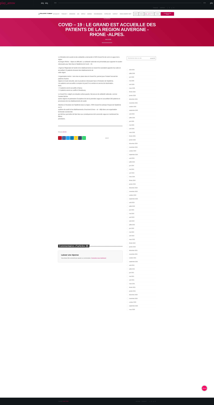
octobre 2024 (132, 151)
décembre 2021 (133, 250)
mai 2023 (131, 213)
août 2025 (132, 114)
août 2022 (132, 221)
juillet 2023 (132, 206)
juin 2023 (131, 210)
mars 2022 (132, 239)
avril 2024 (131, 173)
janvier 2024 (132, 184)
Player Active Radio (167, 14)
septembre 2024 (133, 154)
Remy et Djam (135, 332)
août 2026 (132, 69)
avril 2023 (131, 217)
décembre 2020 (133, 294)
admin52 (64, 132)
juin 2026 (131, 77)
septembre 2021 (133, 261)
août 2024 (132, 158)
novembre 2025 (133, 103)
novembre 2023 (133, 191)
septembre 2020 (133, 306)
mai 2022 (131, 232)
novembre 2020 (133, 298)
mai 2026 (131, 81)
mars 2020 (132, 309)
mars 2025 (132, 132)
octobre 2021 (132, 258)
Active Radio (65, 401)
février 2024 (132, 180)
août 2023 (132, 202)
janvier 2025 (132, 140)
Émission (131, 329)
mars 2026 (132, 88)
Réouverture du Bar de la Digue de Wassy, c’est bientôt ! (144, 365)
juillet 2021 (132, 269)
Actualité (65, 156)
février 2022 (132, 243)
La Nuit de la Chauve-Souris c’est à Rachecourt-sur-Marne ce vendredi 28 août (73, 224)
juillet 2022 (132, 224)
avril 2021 (131, 280)
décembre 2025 (133, 99)
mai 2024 (131, 169)
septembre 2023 (133, 199)
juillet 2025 (132, 117)
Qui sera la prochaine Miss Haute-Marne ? (143, 381)
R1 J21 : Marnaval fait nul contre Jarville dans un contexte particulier (143, 373)
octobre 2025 (132, 106)
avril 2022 (131, 235)
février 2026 (132, 92)
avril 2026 (131, 84)
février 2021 (132, 287)
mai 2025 (131, 125)
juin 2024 (131, 165)
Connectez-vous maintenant (98, 258)
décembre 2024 (133, 143)
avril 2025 (131, 128)
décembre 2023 (133, 188)
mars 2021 (132, 283)
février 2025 (132, 136)
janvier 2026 (132, 95)
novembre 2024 (133, 147)
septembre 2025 (133, 110)
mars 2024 (132, 176)
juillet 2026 (132, 73)
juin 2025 (131, 121)
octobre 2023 (132, 195)
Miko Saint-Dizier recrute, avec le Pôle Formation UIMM (144, 347)
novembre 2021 (133, 254)
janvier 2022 (132, 247)
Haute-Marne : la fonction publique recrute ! (143, 356)
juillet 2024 (132, 162)
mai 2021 (131, 276)
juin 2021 (131, 272)
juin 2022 (131, 228)
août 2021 (132, 265)
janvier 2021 (132, 291)
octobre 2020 (132, 302)
